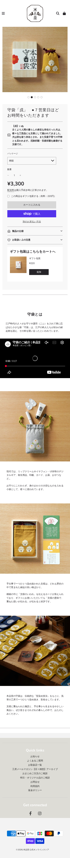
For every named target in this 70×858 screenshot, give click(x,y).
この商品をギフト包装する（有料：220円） (33, 196)
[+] (20, 175)
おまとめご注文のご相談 (35, 773)
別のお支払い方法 (32, 221)
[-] (8, 175)
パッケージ (12, 153)
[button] (28, 97)
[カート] (64, 13)
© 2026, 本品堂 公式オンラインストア (32, 849)
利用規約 (35, 786)
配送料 (10, 190)
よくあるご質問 (35, 760)
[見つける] (58, 13)
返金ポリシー (35, 790)
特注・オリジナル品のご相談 (35, 777)
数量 (9, 169)
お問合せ (35, 781)
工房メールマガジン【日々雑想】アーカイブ (35, 769)
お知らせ (35, 756)
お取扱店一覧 (35, 764)
